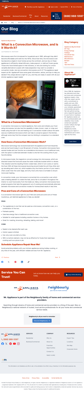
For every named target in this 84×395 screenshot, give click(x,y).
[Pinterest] (15, 262)
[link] (29, 262)
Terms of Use (25, 378)
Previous (6, 257)
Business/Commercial (33, 342)
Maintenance (68, 56)
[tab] (34, 7)
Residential (29, 338)
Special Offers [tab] (64, 7)
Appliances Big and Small (8, 40)
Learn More (72, 141)
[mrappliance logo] (11, 334)
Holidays (67, 53)
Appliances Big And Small (72, 47)
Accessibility (45, 378)
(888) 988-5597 (10, 339)
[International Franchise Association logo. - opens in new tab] (4, 360)
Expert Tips (70, 338)
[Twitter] (9, 262)
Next (56, 257)
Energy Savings (69, 51)
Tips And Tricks (69, 64)
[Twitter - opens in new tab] (6, 343)
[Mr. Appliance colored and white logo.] (10, 7)
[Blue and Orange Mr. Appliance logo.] (26, 288)
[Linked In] (22, 262)
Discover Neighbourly (41, 321)
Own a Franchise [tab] (77, 7)
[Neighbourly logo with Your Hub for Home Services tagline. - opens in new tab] (58, 289)
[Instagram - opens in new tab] (18, 343)
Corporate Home (72, 349)
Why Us (49, 338)
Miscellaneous (68, 58)
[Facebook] (2, 262)
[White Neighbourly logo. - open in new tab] (5, 1)
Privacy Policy (35, 378)
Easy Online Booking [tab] (57, 16)
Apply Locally (51, 355)
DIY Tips (67, 49)
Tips (65, 62)
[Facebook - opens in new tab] (2, 343)
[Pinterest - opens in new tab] (10, 343)
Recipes (66, 60)
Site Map (69, 345)
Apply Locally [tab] (54, 7)
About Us (49, 342)
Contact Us (50, 351)
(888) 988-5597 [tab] (73, 16)
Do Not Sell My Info (57, 378)
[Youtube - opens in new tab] (14, 343)
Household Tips (69, 54)
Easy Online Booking (74, 274)
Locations (70, 342)
